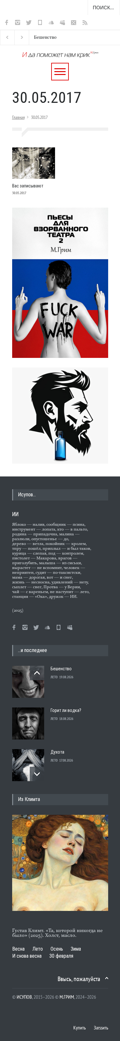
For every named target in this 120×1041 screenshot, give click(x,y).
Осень (57, 949)
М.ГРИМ (67, 997)
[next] (37, 774)
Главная (18, 117)
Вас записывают (27, 185)
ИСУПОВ (24, 997)
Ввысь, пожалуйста (79, 979)
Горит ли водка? (66, 710)
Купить (79, 1027)
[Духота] (28, 765)
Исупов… (27, 495)
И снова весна (27, 956)
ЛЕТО (54, 677)
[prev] (37, 673)
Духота (57, 752)
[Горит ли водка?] (28, 723)
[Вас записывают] (33, 163)
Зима (76, 949)
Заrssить (101, 1027)
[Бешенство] (28, 682)
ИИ (15, 514)
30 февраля (61, 956)
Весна (18, 949)
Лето (37, 949)
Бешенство (45, 37)
